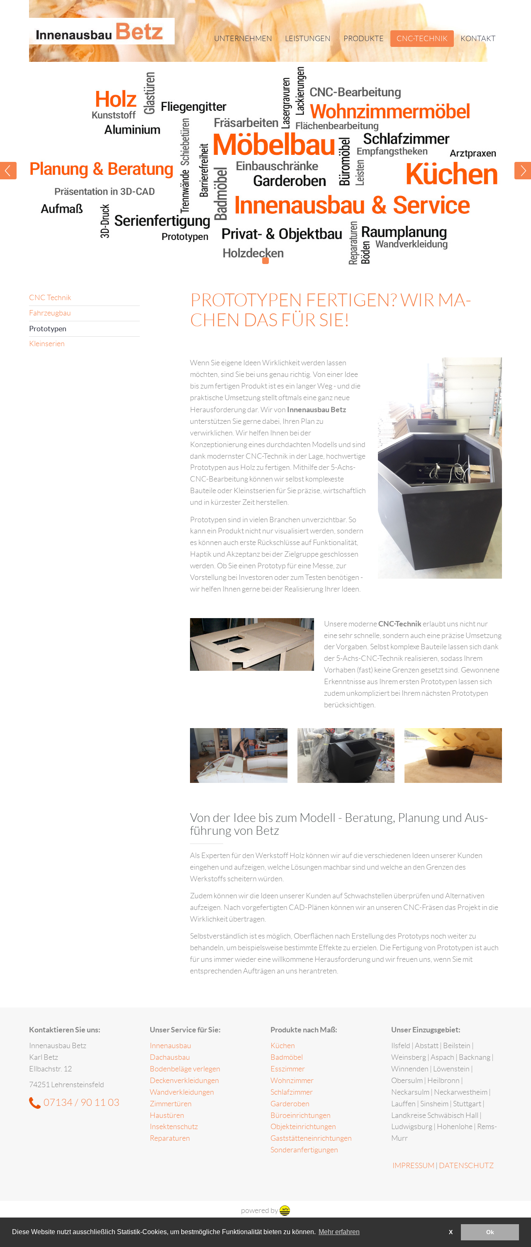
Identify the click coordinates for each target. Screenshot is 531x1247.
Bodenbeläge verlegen (185, 1069)
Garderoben (289, 1104)
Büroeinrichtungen (300, 1115)
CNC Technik (50, 297)
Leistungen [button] (308, 38)
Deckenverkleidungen (184, 1080)
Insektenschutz (174, 1126)
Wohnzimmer (292, 1080)
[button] (20, 166)
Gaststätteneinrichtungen (311, 1138)
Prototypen (47, 328)
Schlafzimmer (291, 1092)
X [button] (451, 1232)
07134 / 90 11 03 (81, 1102)
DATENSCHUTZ (466, 1165)
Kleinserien (47, 344)
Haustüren (167, 1115)
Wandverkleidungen (182, 1092)
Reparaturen (170, 1138)
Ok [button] (490, 1232)
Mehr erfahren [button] (339, 1231)
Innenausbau (170, 1046)
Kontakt (478, 38)
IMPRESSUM (413, 1165)
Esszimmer (287, 1069)
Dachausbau (170, 1057)
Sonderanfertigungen (304, 1150)
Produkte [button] (363, 38)
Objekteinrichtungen (303, 1126)
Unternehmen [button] (243, 38)
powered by (260, 1210)
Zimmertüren (171, 1104)
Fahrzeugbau (50, 313)
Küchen (282, 1046)
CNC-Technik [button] (422, 38)
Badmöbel (286, 1057)
